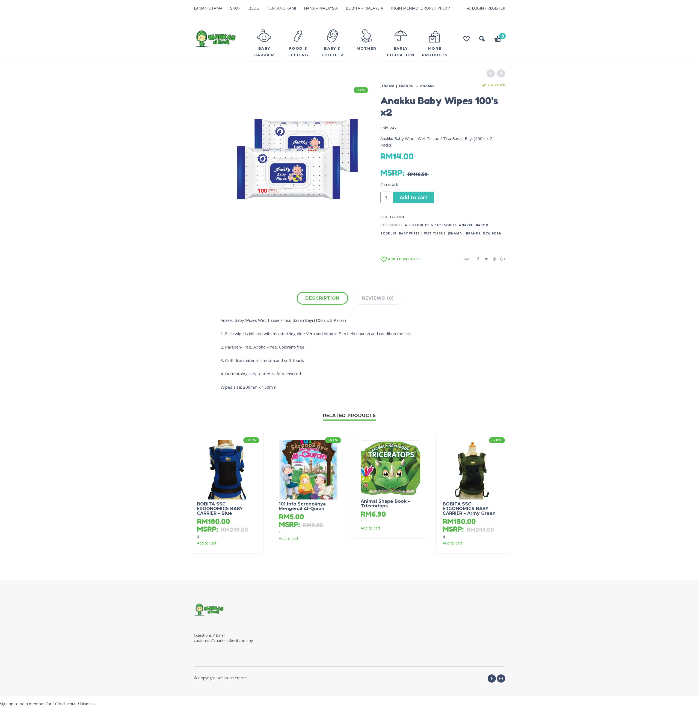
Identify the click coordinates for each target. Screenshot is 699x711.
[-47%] (308, 469)
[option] (296, 158)
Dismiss (87, 703)
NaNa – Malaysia (321, 8)
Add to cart (414, 197)
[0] (497, 39)
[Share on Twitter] (485, 259)
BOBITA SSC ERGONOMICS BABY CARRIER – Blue (220, 508)
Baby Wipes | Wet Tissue (422, 233)
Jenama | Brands (396, 86)
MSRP (391, 173)
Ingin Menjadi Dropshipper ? (420, 8)
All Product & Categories (431, 225)
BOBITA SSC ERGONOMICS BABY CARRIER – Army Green (469, 508)
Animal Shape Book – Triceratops (385, 503)
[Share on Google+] (501, 259)
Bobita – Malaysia (364, 8)
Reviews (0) (378, 298)
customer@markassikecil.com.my (223, 640)
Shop (235, 8)
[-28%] (226, 469)
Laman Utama (208, 8)
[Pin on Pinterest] (493, 259)
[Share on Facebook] (476, 259)
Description (322, 298)
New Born (492, 233)
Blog (253, 8)
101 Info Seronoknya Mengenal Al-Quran (302, 506)
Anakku (427, 86)
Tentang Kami (281, 8)
